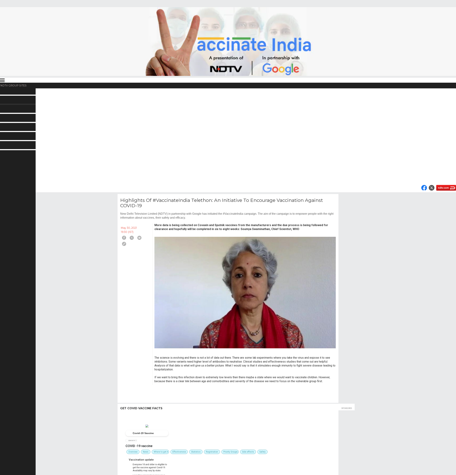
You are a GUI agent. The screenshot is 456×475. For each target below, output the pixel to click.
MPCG (6, 171)
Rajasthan (8, 165)
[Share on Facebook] (124, 238)
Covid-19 (131, 440)
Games (6, 148)
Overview (133, 452)
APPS (5, 159)
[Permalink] (124, 244)
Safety (262, 452)
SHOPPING (9, 154)
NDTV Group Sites (13, 85)
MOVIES (7, 114)
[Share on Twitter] (132, 238)
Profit (5, 102)
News (145, 452)
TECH (5, 142)
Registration (212, 452)
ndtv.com (443, 187)
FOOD (6, 125)
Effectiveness (179, 452)
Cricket (6, 119)
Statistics (196, 452)
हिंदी (4, 108)
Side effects (248, 452)
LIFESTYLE (9, 131)
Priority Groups (230, 452)
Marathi (6, 176)
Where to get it (161, 452)
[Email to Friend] (139, 238)
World (5, 97)
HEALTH (7, 136)
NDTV (6, 91)
